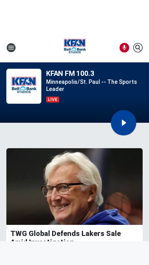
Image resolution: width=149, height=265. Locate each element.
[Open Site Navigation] (11, 47)
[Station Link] (75, 47)
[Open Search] (138, 47)
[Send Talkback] (124, 47)
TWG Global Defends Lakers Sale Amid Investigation (65, 237)
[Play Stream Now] (123, 122)
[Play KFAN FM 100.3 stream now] (23, 86)
